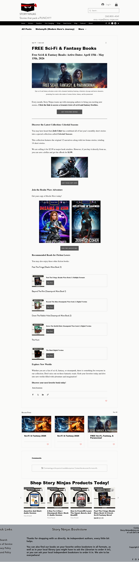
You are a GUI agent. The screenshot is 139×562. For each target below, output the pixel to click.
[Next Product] (118, 497)
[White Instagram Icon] (109, 23)
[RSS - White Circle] (112, 23)
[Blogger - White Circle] (115, 23)
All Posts (27, 29)
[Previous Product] (21, 497)
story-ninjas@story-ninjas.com (106, 19)
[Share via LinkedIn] (43, 395)
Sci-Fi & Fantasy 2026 (35, 436)
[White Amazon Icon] (118, 23)
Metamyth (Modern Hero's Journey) (55, 29)
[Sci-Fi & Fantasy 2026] (36, 424)
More (81, 29)
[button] (116, 4)
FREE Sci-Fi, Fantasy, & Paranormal (102, 437)
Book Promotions (37, 388)
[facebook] (106, 23)
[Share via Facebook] (33, 395)
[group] (69, 505)
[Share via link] (48, 395)
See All (115, 412)
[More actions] (106, 43)
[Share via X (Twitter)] (38, 395)
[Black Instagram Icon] (136, 559)
